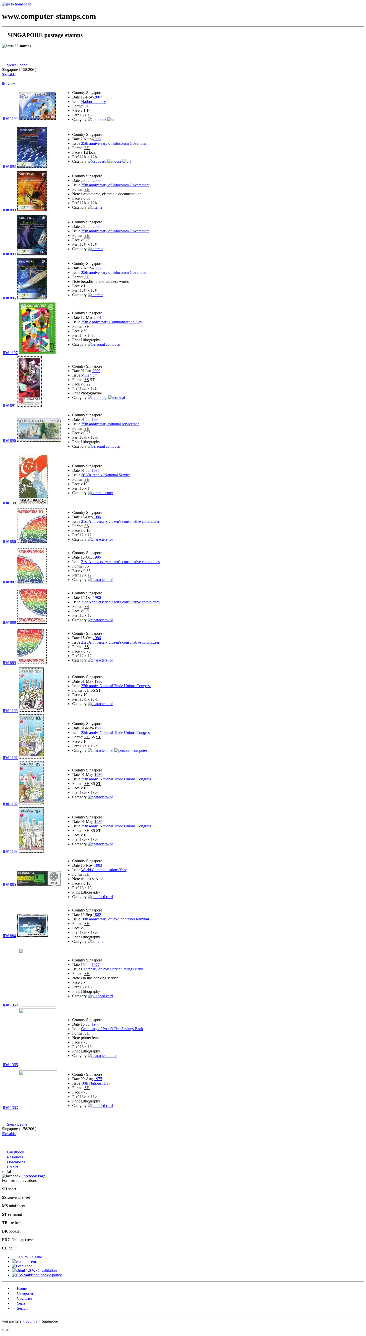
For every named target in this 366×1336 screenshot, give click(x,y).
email (35, 1261)
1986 (97, 517)
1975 (98, 1079)
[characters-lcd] (100, 539)
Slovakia (9, 74)
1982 (97, 914)
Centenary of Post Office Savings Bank (112, 969)
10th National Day (95, 1083)
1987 (96, 470)
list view (8, 83)
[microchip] (97, 397)
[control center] (100, 493)
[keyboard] (97, 161)
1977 (96, 964)
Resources (15, 1157)
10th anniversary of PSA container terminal (115, 919)
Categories (25, 1293)
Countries (24, 1298)
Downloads (16, 1162)
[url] (111, 119)
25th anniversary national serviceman (110, 424)
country (32, 1321)
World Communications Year (103, 870)
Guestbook (15, 1152)
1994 (96, 419)
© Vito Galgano (29, 1257)
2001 (98, 317)
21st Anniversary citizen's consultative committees (120, 521)
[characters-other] (102, 1055)
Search (22, 1308)
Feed (28, 1266)
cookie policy (51, 1275)
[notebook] (97, 119)
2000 (96, 371)
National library (93, 101)
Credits (12, 1167)
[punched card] (100, 897)
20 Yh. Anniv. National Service (105, 475)
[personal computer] (104, 344)
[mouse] (114, 161)
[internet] (95, 207)
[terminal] (116, 397)
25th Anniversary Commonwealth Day (111, 322)
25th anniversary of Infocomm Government (115, 143)
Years (20, 1303)
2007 (98, 97)
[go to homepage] (16, 4)
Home (21, 1288)
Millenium (89, 375)
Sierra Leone (17, 65)
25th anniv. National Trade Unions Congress (116, 686)
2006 (97, 139)
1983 (98, 865)
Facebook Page (33, 1176)
